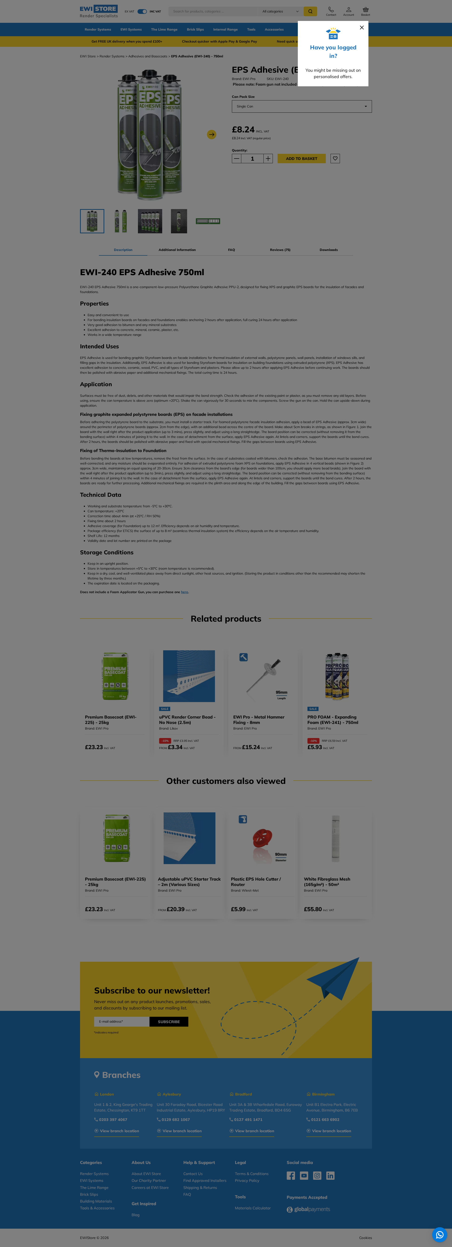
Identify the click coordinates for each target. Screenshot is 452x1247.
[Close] (361, 27)
